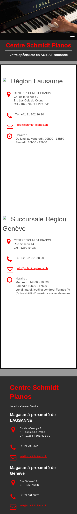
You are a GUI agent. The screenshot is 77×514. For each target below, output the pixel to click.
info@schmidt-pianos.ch (32, 124)
